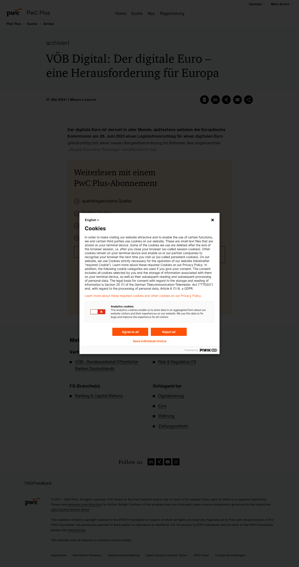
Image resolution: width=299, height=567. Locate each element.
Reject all (169, 332)
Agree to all (130, 332)
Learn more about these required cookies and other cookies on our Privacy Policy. (143, 296)
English (90, 220)
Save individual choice (149, 341)
